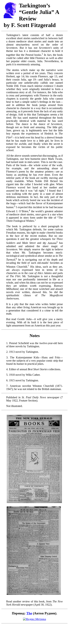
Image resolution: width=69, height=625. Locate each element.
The (29, 613)
